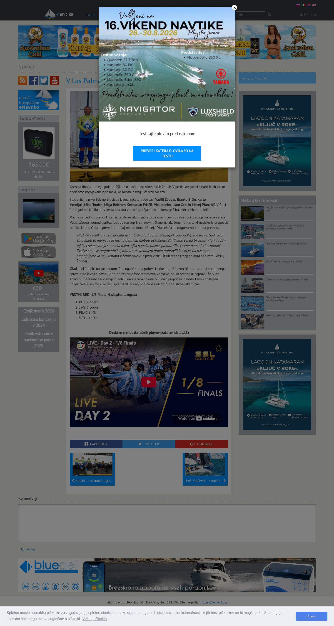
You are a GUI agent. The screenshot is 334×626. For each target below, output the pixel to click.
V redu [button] (312, 616)
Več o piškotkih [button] (94, 619)
